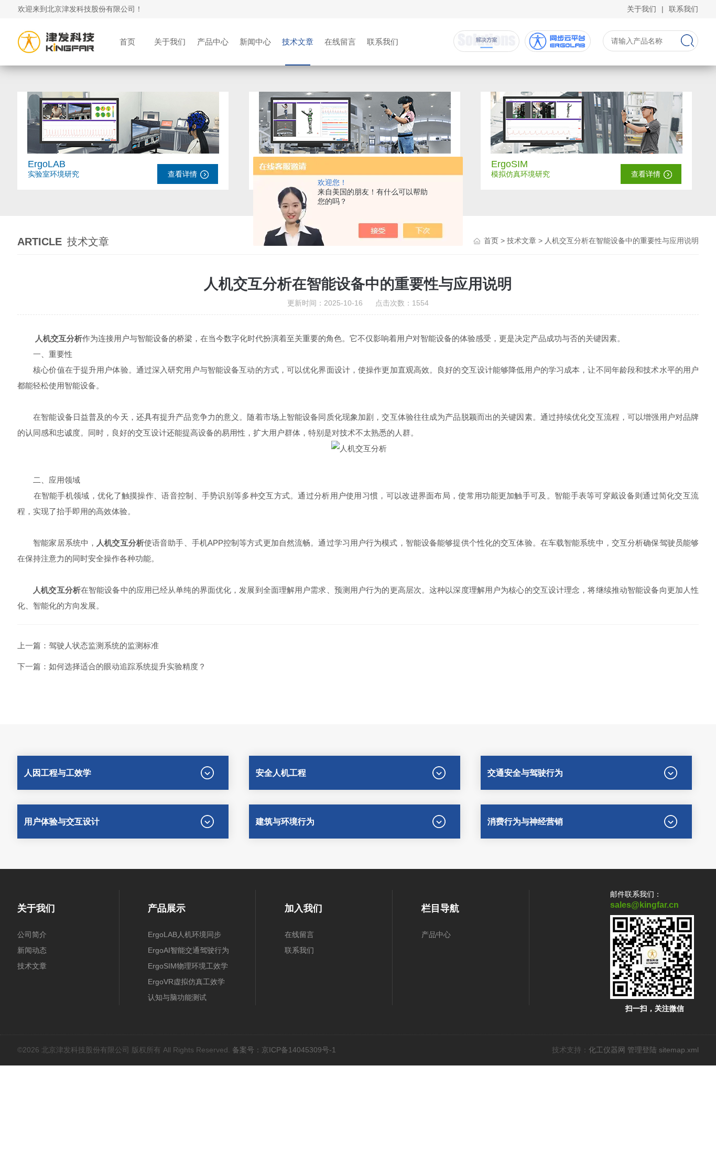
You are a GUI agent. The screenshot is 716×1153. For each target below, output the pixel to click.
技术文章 (297, 41)
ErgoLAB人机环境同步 (184, 934)
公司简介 (32, 934)
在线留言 (340, 41)
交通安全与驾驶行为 (525, 772)
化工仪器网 (607, 1050)
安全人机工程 (281, 772)
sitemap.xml (679, 1050)
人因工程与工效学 (57, 772)
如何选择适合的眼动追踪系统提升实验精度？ (127, 666)
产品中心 (213, 41)
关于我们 (641, 9)
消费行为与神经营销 (525, 821)
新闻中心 (255, 41)
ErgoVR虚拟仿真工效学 (186, 981)
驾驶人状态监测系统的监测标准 (104, 645)
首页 (127, 41)
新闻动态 (32, 950)
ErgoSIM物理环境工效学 (188, 966)
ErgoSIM (509, 164)
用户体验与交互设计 (62, 821)
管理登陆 (642, 1050)
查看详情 (182, 174)
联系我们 (683, 9)
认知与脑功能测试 (177, 997)
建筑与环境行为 (285, 821)
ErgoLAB (47, 164)
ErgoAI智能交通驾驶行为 (188, 950)
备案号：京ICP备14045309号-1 (284, 1050)
